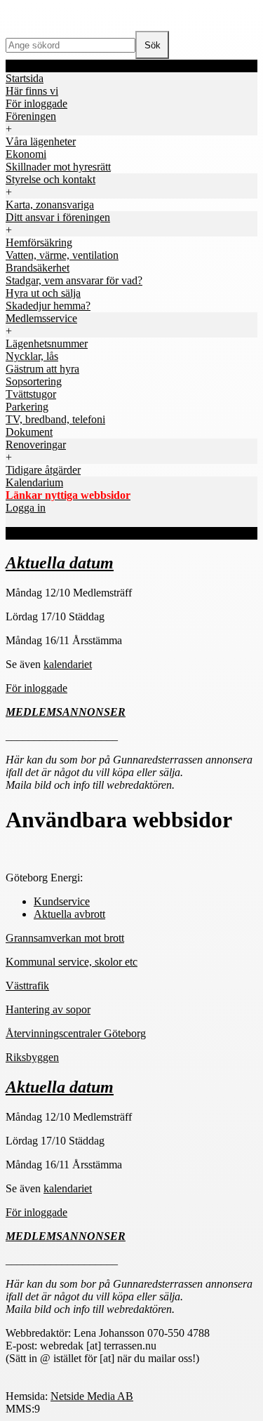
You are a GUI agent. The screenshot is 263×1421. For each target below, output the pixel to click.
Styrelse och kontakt (50, 179)
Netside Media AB (91, 1396)
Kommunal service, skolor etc (71, 962)
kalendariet (67, 664)
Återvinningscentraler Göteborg (76, 1033)
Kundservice (62, 901)
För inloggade (36, 688)
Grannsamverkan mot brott (65, 938)
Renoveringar (36, 445)
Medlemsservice (41, 318)
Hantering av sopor (48, 1009)
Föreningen (31, 116)
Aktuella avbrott (69, 914)
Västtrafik (27, 986)
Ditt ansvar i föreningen (58, 217)
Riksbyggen (32, 1057)
